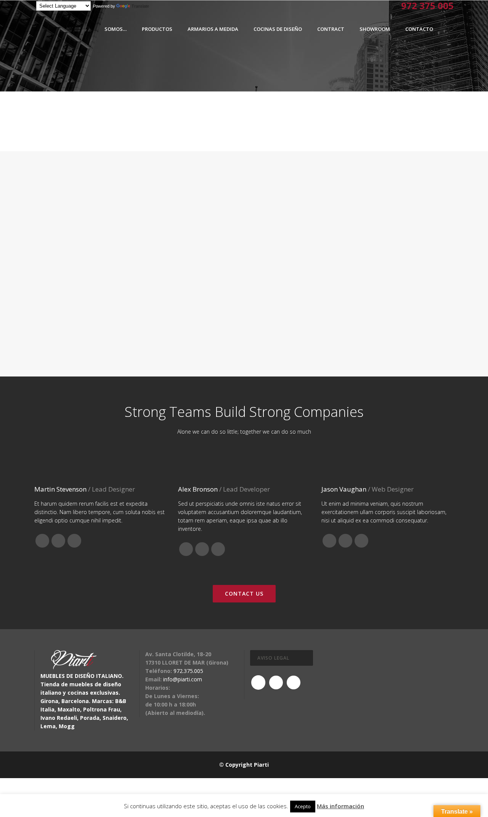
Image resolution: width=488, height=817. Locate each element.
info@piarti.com (182, 679)
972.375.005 (188, 670)
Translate (140, 6)
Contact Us (244, 593)
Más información (340, 806)
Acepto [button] (303, 806)
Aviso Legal (273, 658)
